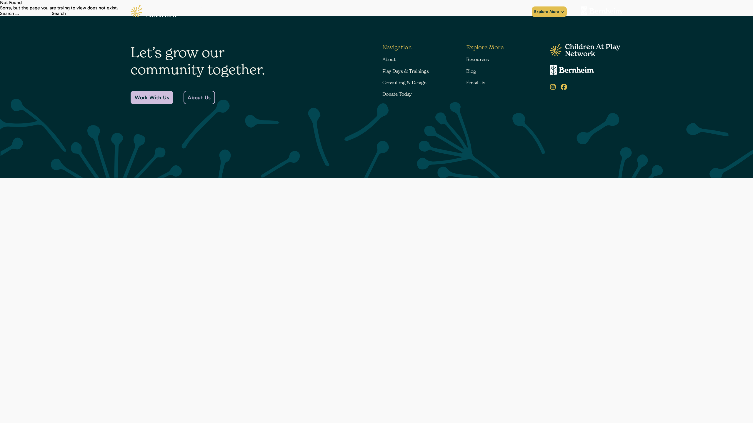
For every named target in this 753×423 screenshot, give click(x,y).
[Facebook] (564, 87)
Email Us (475, 82)
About (384, 11)
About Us (199, 97)
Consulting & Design (468, 11)
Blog (471, 71)
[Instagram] (553, 87)
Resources (477, 59)
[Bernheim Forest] (599, 11)
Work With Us (152, 97)
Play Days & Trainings (419, 11)
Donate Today (509, 11)
